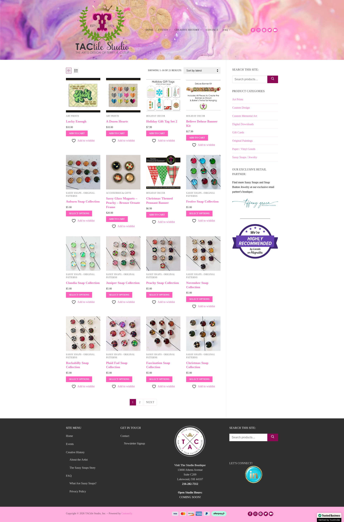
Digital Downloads (243, 124)
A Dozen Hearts (117, 121)
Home (69, 435)
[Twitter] (269, 30)
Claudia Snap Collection (83, 283)
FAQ (69, 475)
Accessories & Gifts (118, 193)
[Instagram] (258, 30)
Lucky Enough (76, 121)
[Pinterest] (264, 30)
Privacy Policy (78, 491)
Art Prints (72, 116)
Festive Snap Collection (202, 201)
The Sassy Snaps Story (82, 467)
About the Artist (79, 459)
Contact (124, 435)
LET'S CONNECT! (240, 463)
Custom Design (241, 107)
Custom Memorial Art (244, 115)
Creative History (75, 452)
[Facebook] (253, 30)
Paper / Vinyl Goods (243, 148)
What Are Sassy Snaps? (83, 483)
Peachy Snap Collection (162, 283)
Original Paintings (242, 140)
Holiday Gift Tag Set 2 (161, 121)
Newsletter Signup (134, 443)
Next (150, 402)
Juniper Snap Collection (123, 283)
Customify (126, 513)
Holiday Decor (155, 116)
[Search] (272, 79)
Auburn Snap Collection (83, 201)
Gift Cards (238, 132)
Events (70, 444)
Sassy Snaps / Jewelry (244, 157)
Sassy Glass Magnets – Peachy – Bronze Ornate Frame (123, 203)
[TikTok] (275, 30)
